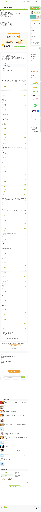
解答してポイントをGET (14, 486)
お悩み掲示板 (34, 77)
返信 (25, 84)
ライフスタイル (34, 73)
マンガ (33, 69)
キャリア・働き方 (35, 52)
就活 (33, 58)
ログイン (39, 1)
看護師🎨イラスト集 (35, 71)
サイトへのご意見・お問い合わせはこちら (35, 115)
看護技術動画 (34, 54)
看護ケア (34, 60)
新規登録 (36, 1)
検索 (23, 377)
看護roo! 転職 (35, 93)
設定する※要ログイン (36, 131)
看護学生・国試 (34, 56)
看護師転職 (34, 50)
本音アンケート (34, 75)
